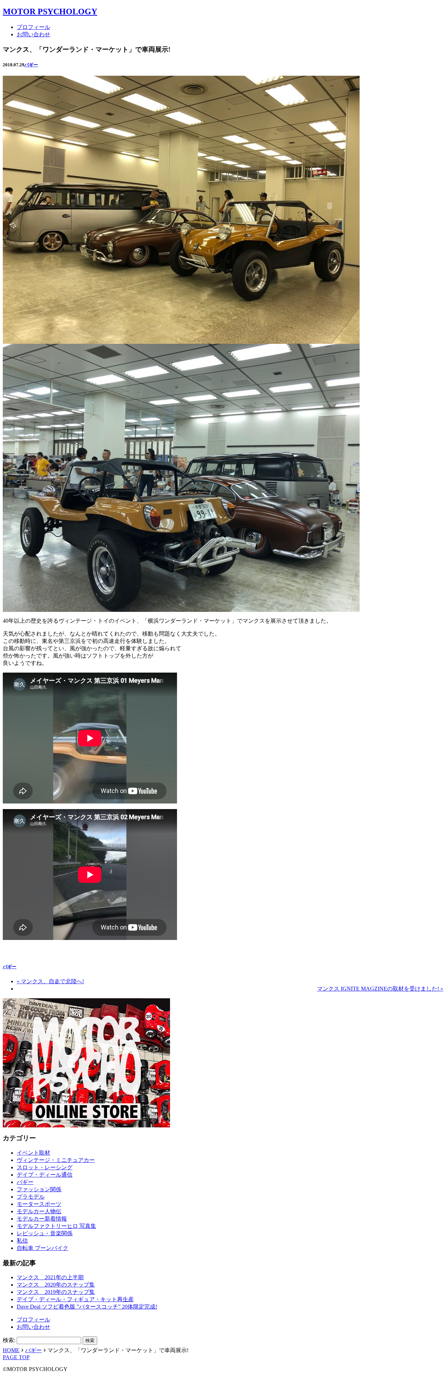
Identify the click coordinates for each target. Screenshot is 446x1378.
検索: (9, 1340)
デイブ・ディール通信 (44, 1175)
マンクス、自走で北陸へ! (50, 981)
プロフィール (33, 27)
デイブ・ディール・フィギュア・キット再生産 (75, 1299)
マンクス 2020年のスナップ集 (56, 1285)
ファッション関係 (39, 1189)
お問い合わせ (33, 34)
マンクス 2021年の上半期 (50, 1277)
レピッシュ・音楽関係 (44, 1233)
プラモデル (31, 1197)
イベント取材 (33, 1153)
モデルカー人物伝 (39, 1211)
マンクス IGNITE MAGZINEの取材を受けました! (380, 989)
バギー (31, 64)
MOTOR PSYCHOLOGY (50, 11)
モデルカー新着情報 (42, 1219)
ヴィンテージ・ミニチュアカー (56, 1160)
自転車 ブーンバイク (42, 1248)
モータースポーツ (39, 1204)
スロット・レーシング (44, 1167)
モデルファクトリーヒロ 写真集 (56, 1226)
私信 (22, 1241)
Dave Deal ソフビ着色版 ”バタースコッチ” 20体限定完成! (87, 1307)
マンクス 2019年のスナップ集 (56, 1292)
